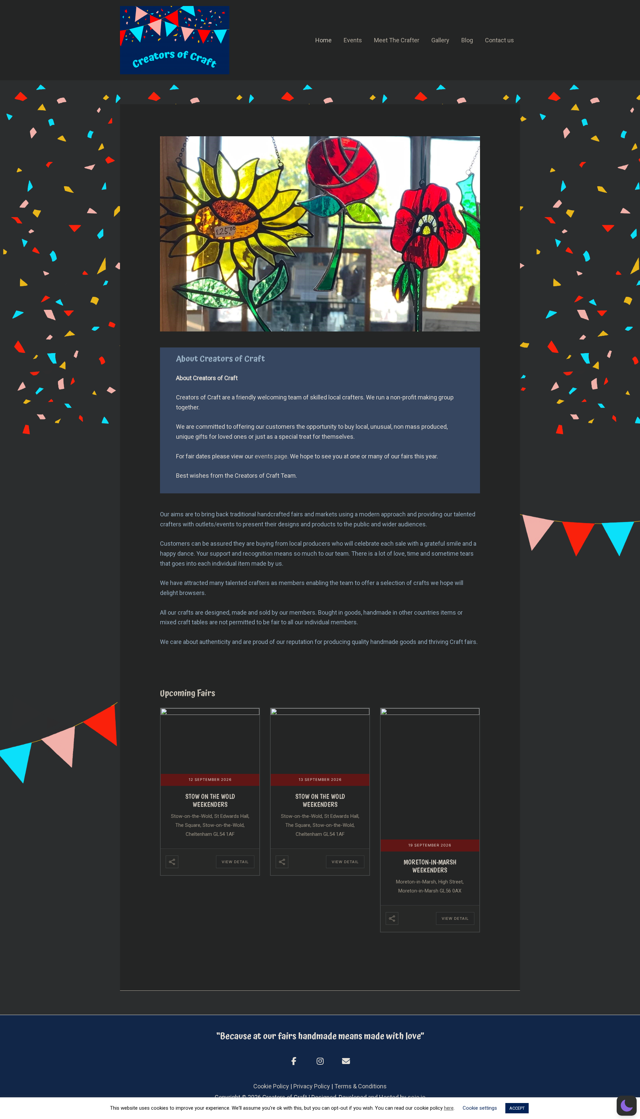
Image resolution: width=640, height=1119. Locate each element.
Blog (467, 40)
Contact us (499, 40)
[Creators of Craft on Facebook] (294, 1061)
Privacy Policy (311, 1086)
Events (353, 40)
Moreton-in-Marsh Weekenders (430, 866)
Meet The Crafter (396, 40)
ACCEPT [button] (517, 1108)
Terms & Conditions (360, 1086)
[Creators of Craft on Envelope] (346, 1061)
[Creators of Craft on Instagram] (320, 1061)
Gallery (440, 40)
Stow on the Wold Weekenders (210, 801)
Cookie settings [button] (480, 1108)
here (449, 1108)
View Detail (235, 861)
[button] (627, 1106)
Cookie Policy (271, 1086)
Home (323, 40)
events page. (271, 456)
